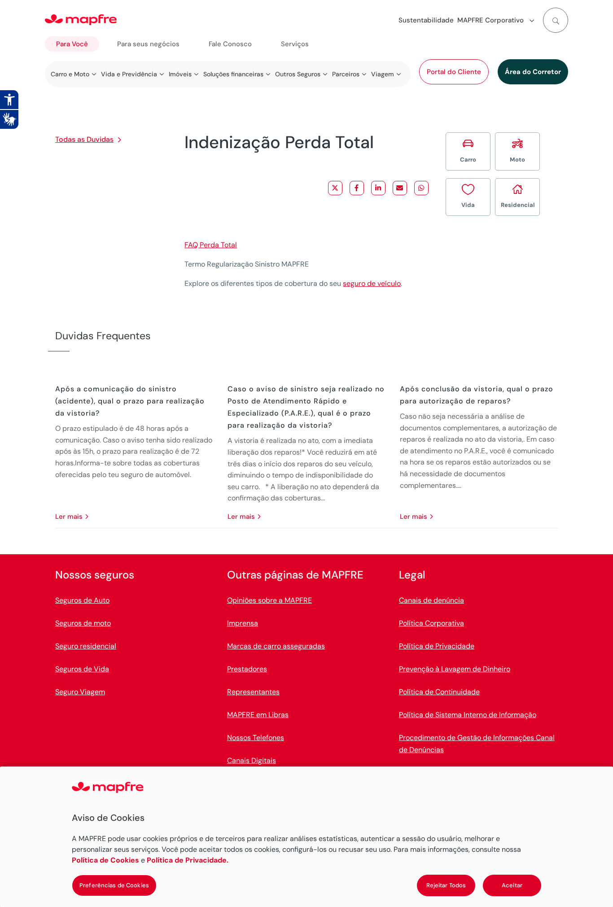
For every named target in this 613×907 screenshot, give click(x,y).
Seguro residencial (85, 646)
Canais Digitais (251, 760)
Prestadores (247, 669)
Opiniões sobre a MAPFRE (269, 600)
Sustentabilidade (426, 20)
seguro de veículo (372, 283)
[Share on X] (335, 188)
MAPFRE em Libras (258, 714)
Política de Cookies (105, 860)
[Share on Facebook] (357, 188)
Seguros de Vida (82, 669)
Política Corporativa (431, 623)
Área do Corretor (533, 71)
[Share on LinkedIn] (378, 188)
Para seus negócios (148, 43)
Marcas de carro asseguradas (276, 646)
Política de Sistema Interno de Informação (467, 714)
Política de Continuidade (439, 692)
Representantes (253, 692)
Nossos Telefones (255, 737)
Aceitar (512, 885)
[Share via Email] (400, 188)
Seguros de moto (83, 623)
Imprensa (242, 623)
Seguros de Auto (82, 600)
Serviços (295, 43)
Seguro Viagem (80, 692)
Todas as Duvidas (84, 139)
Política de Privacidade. (187, 860)
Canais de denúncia (431, 600)
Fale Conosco (230, 43)
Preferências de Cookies (114, 885)
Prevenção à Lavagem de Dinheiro (454, 669)
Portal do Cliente (454, 71)
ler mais (69, 516)
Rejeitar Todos (446, 885)
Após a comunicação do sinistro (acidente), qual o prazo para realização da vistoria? (130, 401)
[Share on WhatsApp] (421, 188)
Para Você (72, 43)
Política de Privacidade (436, 646)
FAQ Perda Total (210, 245)
